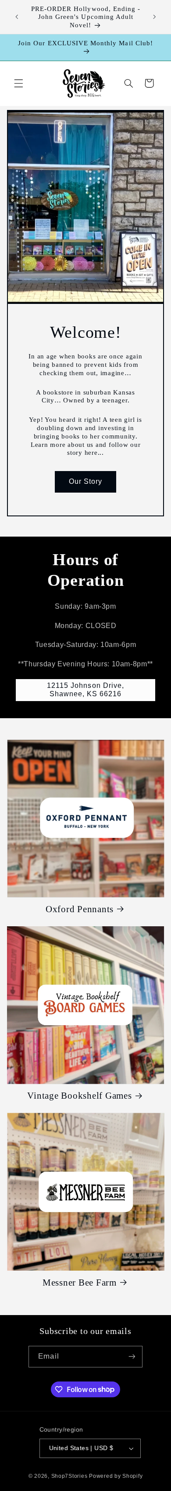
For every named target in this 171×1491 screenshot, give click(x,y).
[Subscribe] (131, 1356)
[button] (18, 83)
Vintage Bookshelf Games (79, 1095)
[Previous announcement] (16, 17)
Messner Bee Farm (80, 1282)
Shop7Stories (69, 1476)
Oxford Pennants (80, 909)
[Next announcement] (154, 17)
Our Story (85, 481)
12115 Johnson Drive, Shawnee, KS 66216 (85, 690)
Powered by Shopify (115, 1476)
